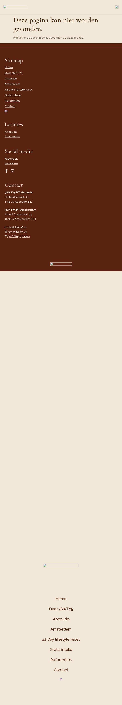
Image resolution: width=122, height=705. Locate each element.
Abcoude (11, 78)
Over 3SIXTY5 (13, 72)
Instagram (11, 163)
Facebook (11, 158)
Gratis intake (13, 95)
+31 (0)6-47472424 (18, 236)
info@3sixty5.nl (16, 227)
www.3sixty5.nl (17, 231)
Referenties (12, 100)
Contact (10, 106)
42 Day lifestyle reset (18, 89)
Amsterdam (12, 84)
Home (9, 67)
